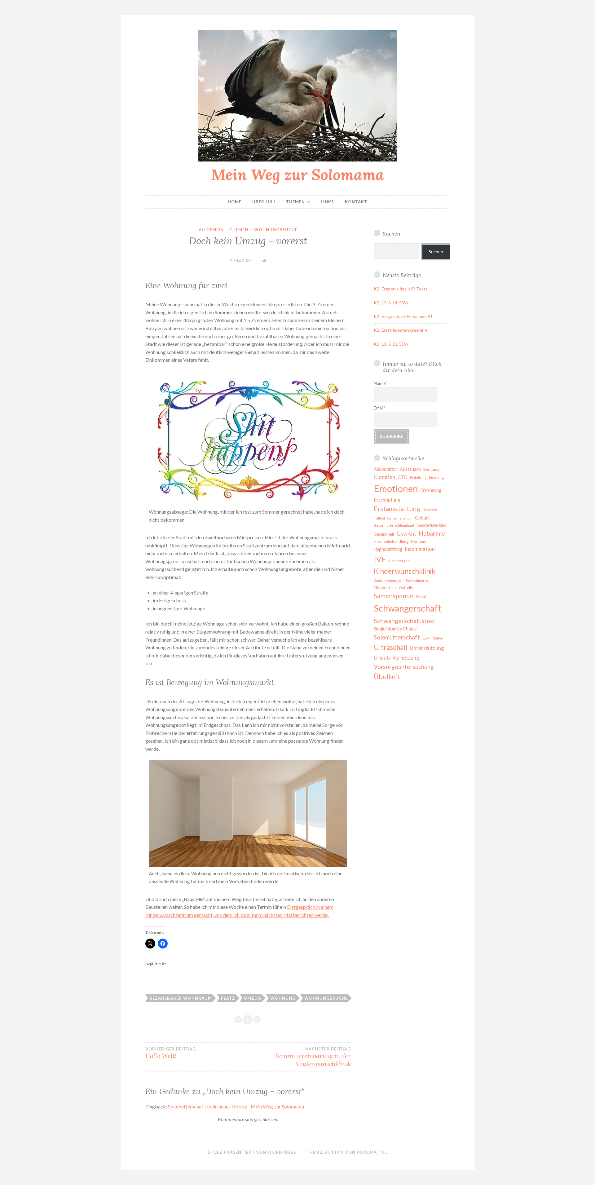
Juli (263, 260)
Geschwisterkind (432, 525)
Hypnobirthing (388, 549)
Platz (228, 998)
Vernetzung (405, 657)
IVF (380, 559)
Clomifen (384, 477)
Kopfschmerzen (418, 580)
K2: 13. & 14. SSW (391, 302)
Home (234, 201)
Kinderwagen (399, 561)
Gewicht (406, 533)
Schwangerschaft (407, 608)
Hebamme (432, 533)
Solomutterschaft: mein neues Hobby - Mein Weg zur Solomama (236, 1106)
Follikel (379, 518)
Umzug (252, 998)
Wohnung (283, 998)
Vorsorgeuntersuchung (404, 666)
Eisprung (436, 477)
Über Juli (263, 201)
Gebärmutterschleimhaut (394, 525)
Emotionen (396, 488)
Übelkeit (387, 677)
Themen (295, 201)
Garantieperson (399, 518)
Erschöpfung (387, 499)
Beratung (431, 469)
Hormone (419, 541)
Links (327, 201)
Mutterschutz (385, 587)
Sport (426, 638)
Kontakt (356, 201)
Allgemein (211, 229)
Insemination (420, 549)
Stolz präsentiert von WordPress (252, 1152)
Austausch (410, 469)
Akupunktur (385, 469)
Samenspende (393, 595)
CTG (403, 477)
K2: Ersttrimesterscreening (400, 330)
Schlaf (421, 597)
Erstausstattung (397, 508)
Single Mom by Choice (395, 628)
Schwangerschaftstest (404, 620)
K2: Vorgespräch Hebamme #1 (403, 316)
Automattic (372, 1152)
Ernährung (431, 490)
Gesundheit (384, 534)
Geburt (422, 517)
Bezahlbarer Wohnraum (180, 998)
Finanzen (429, 510)
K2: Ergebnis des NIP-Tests (401, 288)
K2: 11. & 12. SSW (391, 344)
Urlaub (382, 657)
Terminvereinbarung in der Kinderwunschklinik (312, 1057)
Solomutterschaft (397, 637)
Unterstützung (427, 648)
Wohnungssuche (276, 229)
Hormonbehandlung (391, 541)
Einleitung (418, 477)
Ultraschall (390, 647)
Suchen (436, 251)
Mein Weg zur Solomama (297, 174)
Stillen (438, 638)
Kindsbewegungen (388, 580)
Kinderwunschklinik (404, 571)
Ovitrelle (406, 588)
